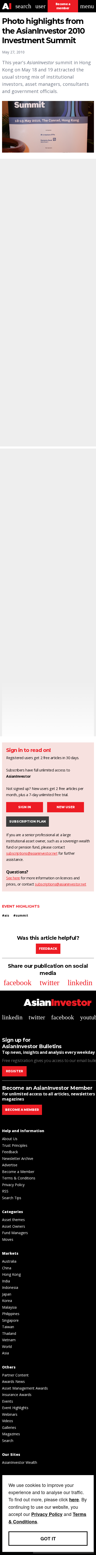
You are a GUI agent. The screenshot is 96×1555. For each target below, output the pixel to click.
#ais (5, 915)
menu (87, 6)
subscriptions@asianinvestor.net (32, 853)
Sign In (24, 807)
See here (13, 878)
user (40, 6)
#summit (20, 915)
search (23, 6)
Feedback (48, 949)
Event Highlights (21, 906)
